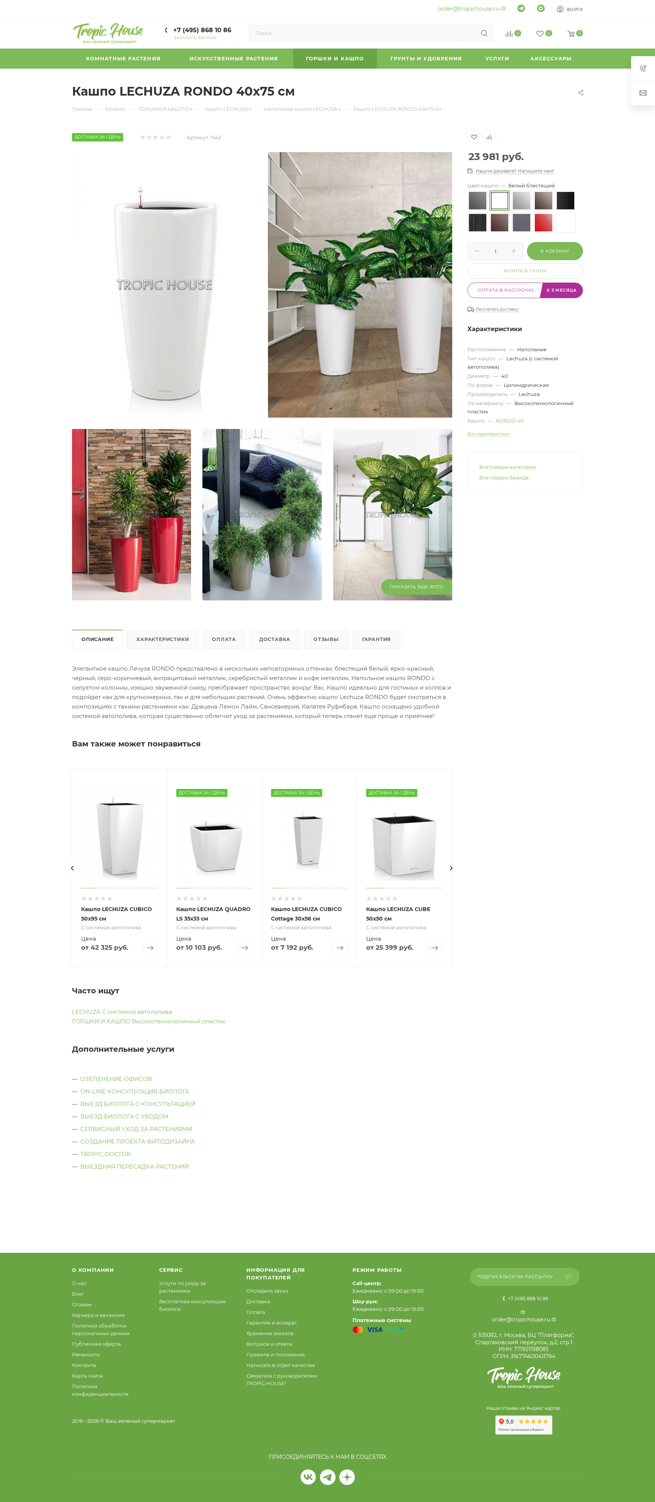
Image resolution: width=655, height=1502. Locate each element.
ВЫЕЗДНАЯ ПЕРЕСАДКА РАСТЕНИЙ (134, 1166)
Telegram (328, 1477)
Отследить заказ (267, 1291)
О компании (93, 1270)
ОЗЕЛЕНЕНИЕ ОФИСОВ (116, 1079)
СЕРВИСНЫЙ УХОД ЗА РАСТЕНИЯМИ (136, 1129)
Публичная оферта (96, 1344)
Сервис (171, 1270)
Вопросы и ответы (269, 1344)
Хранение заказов (270, 1333)
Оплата (224, 639)
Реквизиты (86, 1354)
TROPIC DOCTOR (105, 1154)
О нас (79, 1283)
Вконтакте (308, 1477)
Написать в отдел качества (280, 1365)
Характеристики (162, 639)
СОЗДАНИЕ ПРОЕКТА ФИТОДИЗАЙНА (137, 1141)
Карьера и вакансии (98, 1315)
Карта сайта (87, 1376)
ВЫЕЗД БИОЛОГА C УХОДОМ (124, 1116)
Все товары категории (507, 467)
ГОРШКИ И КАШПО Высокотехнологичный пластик (149, 1021)
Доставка (274, 639)
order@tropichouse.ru (469, 8)
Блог (78, 1294)
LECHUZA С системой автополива (122, 1011)
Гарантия (376, 639)
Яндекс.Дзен (347, 1477)
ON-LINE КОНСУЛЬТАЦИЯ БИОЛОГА (134, 1091)
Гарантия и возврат (271, 1323)
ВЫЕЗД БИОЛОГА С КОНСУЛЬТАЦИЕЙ (138, 1104)
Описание (97, 639)
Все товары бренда (504, 477)
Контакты (84, 1365)
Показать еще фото (417, 586)
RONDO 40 (510, 421)
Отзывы (326, 639)
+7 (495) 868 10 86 (201, 30)
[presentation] (72, 868)
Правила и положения (275, 1354)
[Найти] (484, 33)
